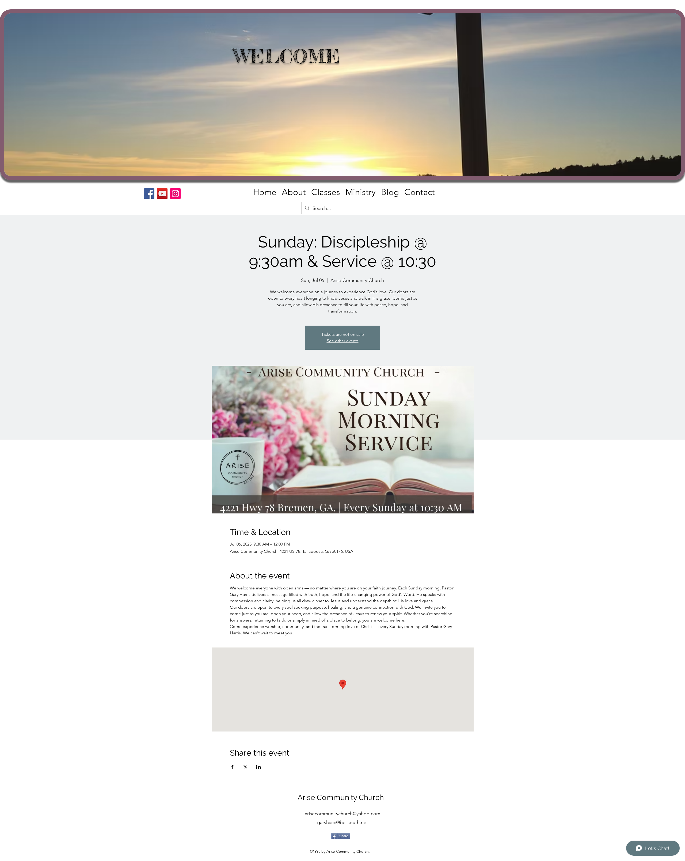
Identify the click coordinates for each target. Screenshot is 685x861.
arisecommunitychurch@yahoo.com (342, 814)
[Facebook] (149, 193)
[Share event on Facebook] (232, 767)
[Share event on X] (245, 767)
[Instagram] (175, 193)
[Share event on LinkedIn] (258, 767)
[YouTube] (162, 193)
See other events (343, 340)
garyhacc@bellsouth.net (342, 822)
